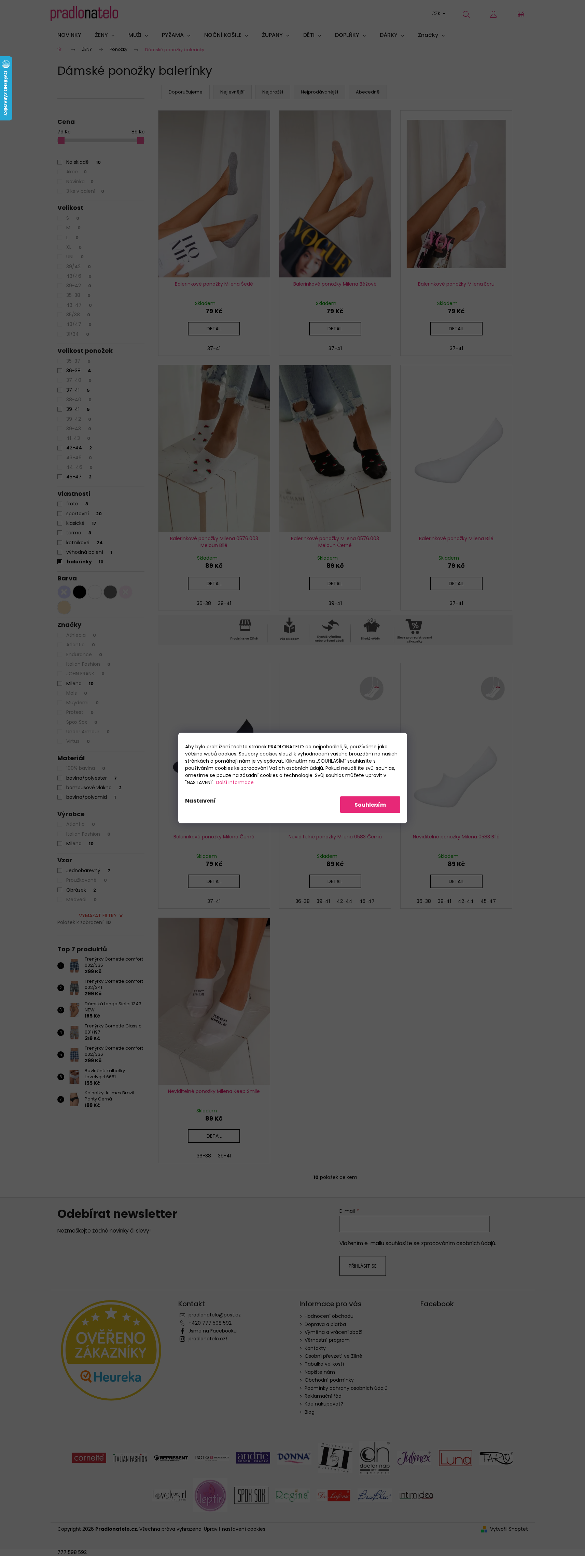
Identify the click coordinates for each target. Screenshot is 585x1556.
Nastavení (200, 801)
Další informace (235, 782)
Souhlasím (370, 805)
